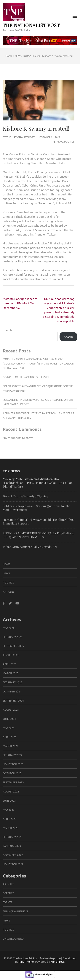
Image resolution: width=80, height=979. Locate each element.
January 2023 (12, 846)
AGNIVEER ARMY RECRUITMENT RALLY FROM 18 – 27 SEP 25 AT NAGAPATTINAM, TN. (39, 535)
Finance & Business (15, 911)
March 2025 (10, 673)
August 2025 (11, 655)
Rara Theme (26, 961)
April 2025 (9, 664)
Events (7, 902)
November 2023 (13, 764)
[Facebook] (4, 603)
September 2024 (13, 700)
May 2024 (9, 727)
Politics (69, 141)
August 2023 (11, 791)
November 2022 (13, 864)
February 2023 (12, 837)
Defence (8, 893)
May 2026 (9, 627)
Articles (8, 591)
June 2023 (9, 800)
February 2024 (12, 755)
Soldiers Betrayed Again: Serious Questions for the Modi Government (36, 508)
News (60, 141)
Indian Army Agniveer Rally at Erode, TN (30, 547)
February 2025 (12, 682)
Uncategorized (13, 938)
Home (6, 564)
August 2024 (11, 709)
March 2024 (10, 746)
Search (7, 330)
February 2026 (12, 636)
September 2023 (13, 782)
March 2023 (10, 827)
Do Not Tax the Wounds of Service (26, 377)
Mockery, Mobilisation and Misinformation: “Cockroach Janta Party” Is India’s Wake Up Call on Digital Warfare (38, 363)
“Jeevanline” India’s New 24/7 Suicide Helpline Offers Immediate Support (38, 521)
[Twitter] (10, 603)
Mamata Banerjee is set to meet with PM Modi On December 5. (20, 303)
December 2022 (13, 855)
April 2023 (9, 818)
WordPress (57, 961)
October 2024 (12, 691)
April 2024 (9, 736)
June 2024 (9, 718)
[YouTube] (17, 603)
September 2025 (13, 646)
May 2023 (9, 809)
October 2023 (12, 773)
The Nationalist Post (31, 25)
